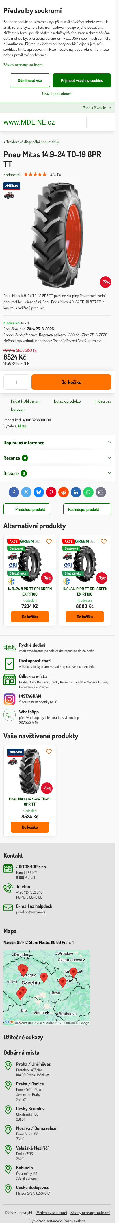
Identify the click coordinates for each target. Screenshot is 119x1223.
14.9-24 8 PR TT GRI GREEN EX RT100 (30, 591)
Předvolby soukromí (51, 1212)
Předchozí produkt (30, 509)
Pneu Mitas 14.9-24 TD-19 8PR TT (30, 801)
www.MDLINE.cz (29, 122)
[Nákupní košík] (94, 122)
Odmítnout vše (30, 80)
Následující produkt (83, 509)
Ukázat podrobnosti (57, 93)
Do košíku (71, 382)
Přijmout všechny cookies (82, 80)
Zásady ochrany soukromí (90, 1212)
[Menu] (108, 122)
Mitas (22, 425)
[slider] (35, 174)
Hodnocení (11, 174)
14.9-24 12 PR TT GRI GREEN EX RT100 (84, 591)
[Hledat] (79, 122)
